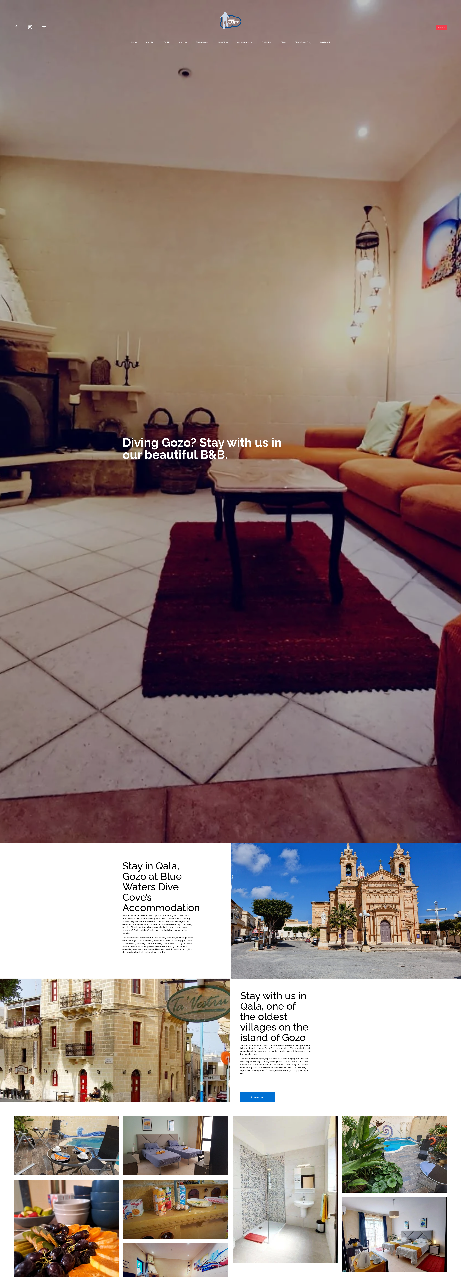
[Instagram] (30, 27)
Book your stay (257, 1097)
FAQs (283, 42)
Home (134, 42)
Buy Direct (325, 42)
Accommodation (244, 42)
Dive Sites (223, 42)
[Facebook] (16, 27)
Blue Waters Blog (303, 42)
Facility (167, 42)
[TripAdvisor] (44, 27)
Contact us (267, 42)
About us (150, 42)
